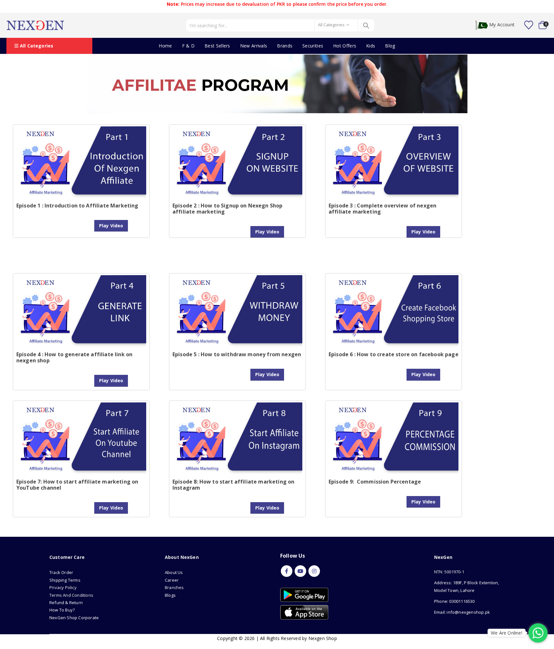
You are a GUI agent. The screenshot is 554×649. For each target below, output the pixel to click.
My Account (502, 25)
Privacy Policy (63, 587)
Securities (312, 46)
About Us (174, 572)
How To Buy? (62, 610)
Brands (284, 46)
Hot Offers (344, 46)
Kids (370, 46)
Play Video (111, 226)
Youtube (300, 571)
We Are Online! (506, 633)
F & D (188, 46)
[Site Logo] (35, 25)
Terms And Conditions (71, 595)
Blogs (170, 595)
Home (165, 46)
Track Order (61, 572)
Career (172, 580)
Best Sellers (217, 46)
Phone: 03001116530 (454, 601)
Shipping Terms (64, 580)
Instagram (314, 571)
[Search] (366, 25)
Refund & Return (66, 602)
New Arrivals (253, 46)
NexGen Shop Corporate (74, 617)
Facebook (286, 571)
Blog (390, 46)
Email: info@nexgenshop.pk (462, 612)
